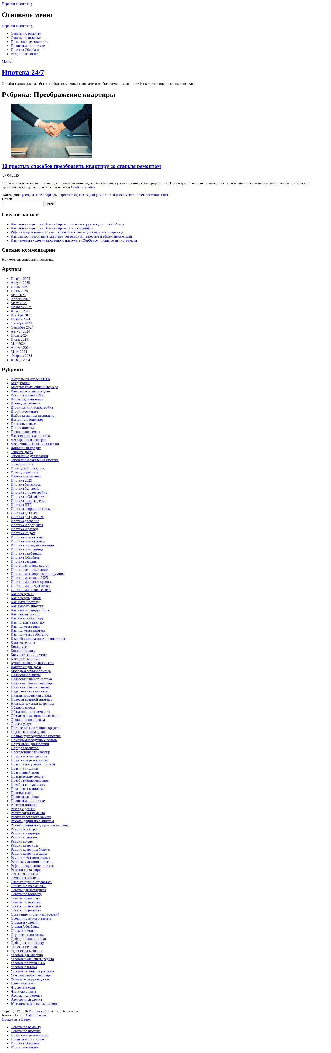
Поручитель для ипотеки (30, 744)
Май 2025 (18, 295)
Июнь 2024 (19, 339)
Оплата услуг (21, 724)
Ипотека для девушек (27, 517)
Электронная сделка (26, 999)
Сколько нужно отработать (31, 882)
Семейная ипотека (25, 878)
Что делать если (23, 987)
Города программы (25, 432)
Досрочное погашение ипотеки (35, 444)
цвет (164, 195)
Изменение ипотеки (26, 476)
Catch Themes (36, 1015)
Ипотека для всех (24, 513)
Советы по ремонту (26, 33)
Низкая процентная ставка (31, 695)
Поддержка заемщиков (28, 732)
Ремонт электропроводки (30, 857)
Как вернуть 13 (22, 594)
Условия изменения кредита (32, 959)
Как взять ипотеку (25, 602)
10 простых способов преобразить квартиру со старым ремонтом (81, 166)
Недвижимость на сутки (29, 691)
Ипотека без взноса (26, 484)
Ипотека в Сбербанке (27, 496)
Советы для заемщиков (28, 890)
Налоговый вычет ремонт (30, 687)
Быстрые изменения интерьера (34, 387)
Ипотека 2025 (21, 480)
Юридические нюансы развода (34, 1003)
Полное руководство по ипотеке (36, 736)
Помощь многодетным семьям (34, 740)
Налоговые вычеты (26, 675)
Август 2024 (20, 331)
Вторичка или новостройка (32, 407)
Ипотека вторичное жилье (31, 509)
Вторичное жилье (24, 54)
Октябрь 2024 (21, 323)
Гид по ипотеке (22, 427)
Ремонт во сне (22, 841)
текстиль (152, 195)
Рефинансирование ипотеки (32, 866)
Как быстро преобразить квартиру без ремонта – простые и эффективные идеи (71, 236)
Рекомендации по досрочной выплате (40, 825)
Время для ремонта (25, 403)
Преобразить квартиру (28, 784)
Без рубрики (20, 383)
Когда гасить (20, 647)
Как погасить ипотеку (28, 622)
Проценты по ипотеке (28, 46)
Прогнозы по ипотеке (27, 788)
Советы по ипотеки (26, 906)
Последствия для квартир (30, 752)
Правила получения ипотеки (33, 764)
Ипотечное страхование (29, 569)
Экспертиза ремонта (26, 995)
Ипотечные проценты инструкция (37, 574)
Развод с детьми (23, 809)
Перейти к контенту (17, 4)
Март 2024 (19, 352)
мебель (130, 195)
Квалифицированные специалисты (38, 638)
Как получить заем (25, 626)
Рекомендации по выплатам (32, 821)
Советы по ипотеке (26, 37)
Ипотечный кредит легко (30, 586)
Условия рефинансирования (32, 971)
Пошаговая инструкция (29, 756)
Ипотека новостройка (27, 537)
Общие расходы (23, 707)
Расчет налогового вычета (31, 817)
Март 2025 (19, 303)
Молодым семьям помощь (31, 671)
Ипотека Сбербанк (25, 50)
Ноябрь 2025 (20, 279)
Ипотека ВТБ (21, 505)
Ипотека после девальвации (32, 545)
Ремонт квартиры (24, 845)
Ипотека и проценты (27, 525)
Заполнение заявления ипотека (35, 460)
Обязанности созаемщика (30, 711)
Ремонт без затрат (24, 829)
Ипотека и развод (24, 529)
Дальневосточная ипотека (31, 436)
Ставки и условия (24, 922)
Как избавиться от (25, 614)
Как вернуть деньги (26, 598)
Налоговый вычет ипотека (31, 679)
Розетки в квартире (26, 870)
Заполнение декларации (29, 456)
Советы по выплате (26, 898)
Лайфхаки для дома (26, 667)
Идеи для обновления (27, 468)
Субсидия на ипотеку (27, 943)
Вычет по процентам (27, 419)
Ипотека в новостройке (29, 492)
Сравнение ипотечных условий (35, 914)
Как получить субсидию (29, 634)
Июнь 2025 (19, 291)
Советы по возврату (26, 894)
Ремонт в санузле (24, 837)
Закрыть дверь (22, 452)
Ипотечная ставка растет (30, 565)
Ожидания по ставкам (28, 720)
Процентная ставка (25, 797)
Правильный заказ (25, 772)
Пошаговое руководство (29, 41)
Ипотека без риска (25, 488)
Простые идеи (70, 195)
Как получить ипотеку (28, 630)
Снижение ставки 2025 (28, 886)
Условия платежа (24, 967)
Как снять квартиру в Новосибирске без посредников (52, 228)
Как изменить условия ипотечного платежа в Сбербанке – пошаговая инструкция (74, 240)
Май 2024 (18, 343)
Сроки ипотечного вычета (31, 918)
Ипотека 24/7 (23, 72)
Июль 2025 (19, 287)
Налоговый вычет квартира (32, 683)
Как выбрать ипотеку (27, 606)
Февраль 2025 (21, 307)
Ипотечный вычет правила (31, 582)
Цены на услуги (23, 983)
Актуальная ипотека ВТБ (30, 379)
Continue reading (83, 187)
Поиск (7, 199)
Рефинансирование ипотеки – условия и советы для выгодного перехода (67, 232)
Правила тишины (24, 768)
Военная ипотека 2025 (28, 395)
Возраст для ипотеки (27, 399)
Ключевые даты (23, 642)
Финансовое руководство (30, 979)
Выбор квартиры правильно (32, 415)
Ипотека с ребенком (26, 553)
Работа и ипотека (24, 805)
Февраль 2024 (21, 356)
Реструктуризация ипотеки (31, 861)
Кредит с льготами (25, 659)
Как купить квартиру (27, 618)
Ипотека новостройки (28, 541)
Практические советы (27, 776)
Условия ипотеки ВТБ (28, 963)
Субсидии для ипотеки (28, 939)
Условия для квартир (27, 955)
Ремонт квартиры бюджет (30, 849)
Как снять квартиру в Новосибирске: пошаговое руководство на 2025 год (67, 224)
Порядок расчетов (25, 748)
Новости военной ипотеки (31, 699)
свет (141, 195)
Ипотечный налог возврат (31, 590)
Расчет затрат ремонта (28, 813)
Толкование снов (24, 947)
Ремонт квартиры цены (29, 853)
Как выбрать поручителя (30, 610)
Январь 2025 (20, 311)
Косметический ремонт (29, 655)
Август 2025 (20, 283)
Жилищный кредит (26, 448)
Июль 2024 (19, 335)
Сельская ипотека (24, 874)
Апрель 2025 (20, 299)
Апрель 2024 (20, 347)
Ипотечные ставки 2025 (29, 578)
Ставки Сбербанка (25, 926)
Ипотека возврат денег (28, 501)
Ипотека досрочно (25, 521)
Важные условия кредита (30, 391)
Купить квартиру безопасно (32, 663)
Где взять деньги (23, 423)
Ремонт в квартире (25, 833)
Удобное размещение (27, 951)
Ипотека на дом (23, 533)
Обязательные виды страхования (36, 715)
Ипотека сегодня (24, 561)
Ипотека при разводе (27, 549)
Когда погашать (23, 651)
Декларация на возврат (28, 440)
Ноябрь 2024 (20, 319)
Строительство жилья (27, 935)
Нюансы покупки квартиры (32, 703)
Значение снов (22, 464)
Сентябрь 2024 (22, 327)
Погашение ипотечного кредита (35, 728)
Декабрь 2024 (21, 315)
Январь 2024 (20, 360)
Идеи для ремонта (25, 472)
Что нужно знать (23, 991)
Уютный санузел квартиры (31, 975)
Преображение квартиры (38, 195)
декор (119, 195)
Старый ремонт (95, 195)
